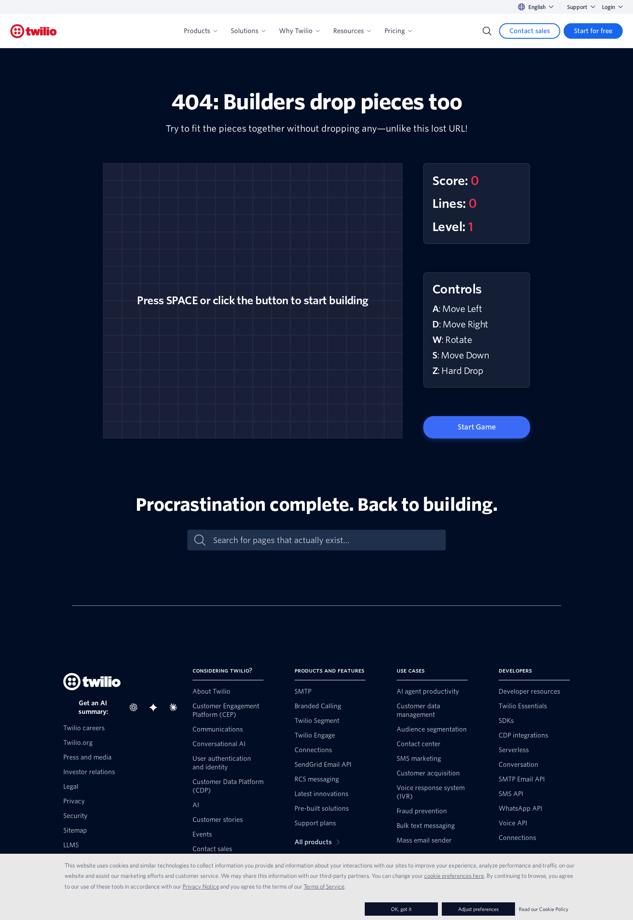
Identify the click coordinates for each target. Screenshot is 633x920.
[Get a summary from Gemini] (155, 707)
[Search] (487, 31)
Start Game (477, 427)
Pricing (395, 31)
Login (608, 7)
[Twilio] (33, 31)
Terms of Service (324, 886)
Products (197, 31)
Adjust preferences (478, 909)
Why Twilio (296, 31)
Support (577, 7)
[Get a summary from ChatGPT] (136, 707)
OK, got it (401, 909)
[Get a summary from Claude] (175, 707)
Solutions (244, 31)
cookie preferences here (454, 875)
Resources (348, 31)
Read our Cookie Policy (543, 909)
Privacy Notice (201, 886)
